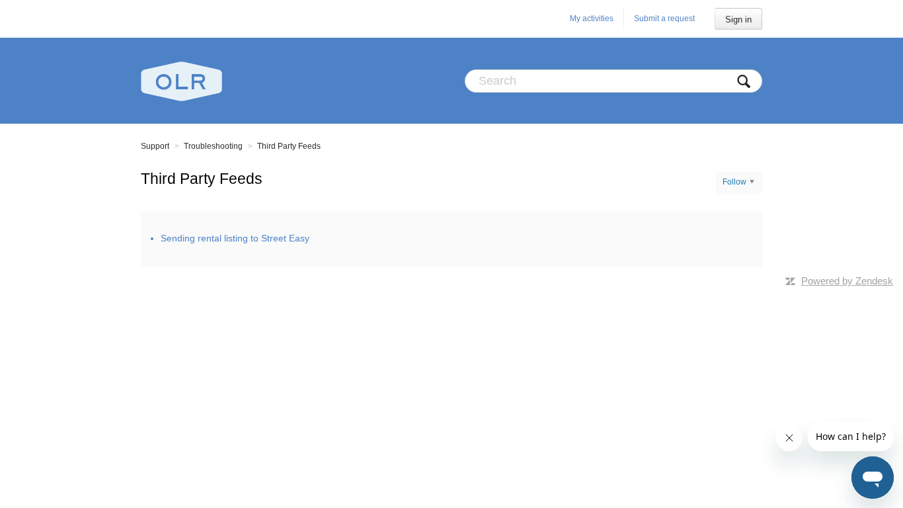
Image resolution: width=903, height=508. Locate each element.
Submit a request (664, 18)
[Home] (181, 81)
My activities (591, 18)
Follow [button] (734, 182)
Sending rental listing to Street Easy (235, 238)
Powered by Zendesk (847, 280)
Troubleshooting (213, 146)
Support (155, 146)
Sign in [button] (738, 19)
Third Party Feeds (289, 146)
